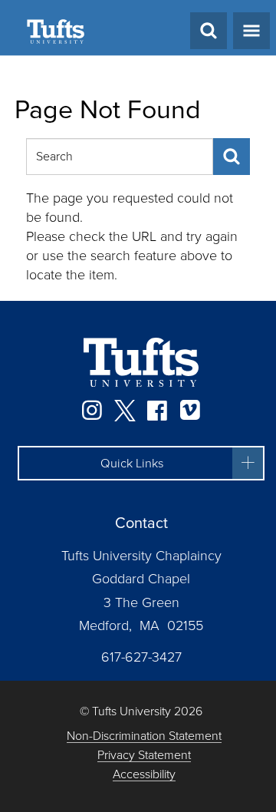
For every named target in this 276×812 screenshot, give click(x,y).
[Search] (231, 156)
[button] (141, 463)
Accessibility (144, 774)
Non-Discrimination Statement (144, 736)
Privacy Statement (144, 755)
